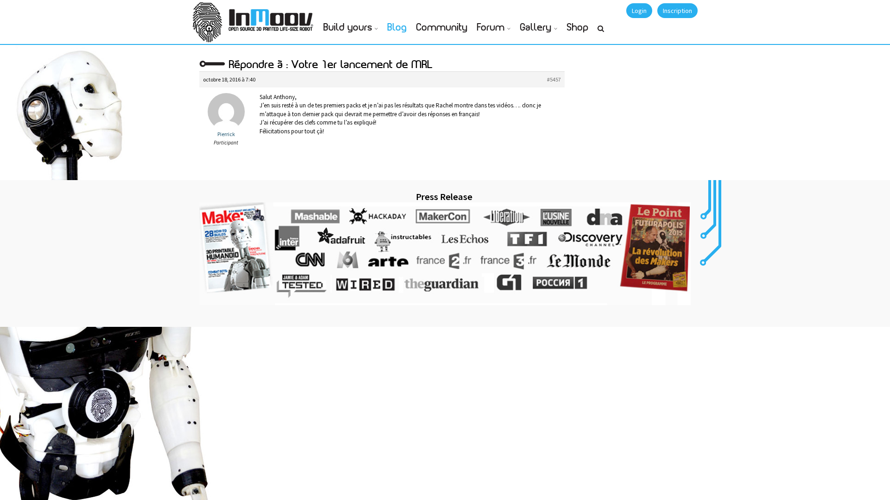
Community (442, 27)
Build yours (348, 27)
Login (639, 10)
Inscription (677, 10)
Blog (397, 27)
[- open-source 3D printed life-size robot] (272, 17)
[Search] (600, 32)
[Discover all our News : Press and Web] (445, 253)
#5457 (554, 79)
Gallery (536, 27)
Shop (578, 27)
